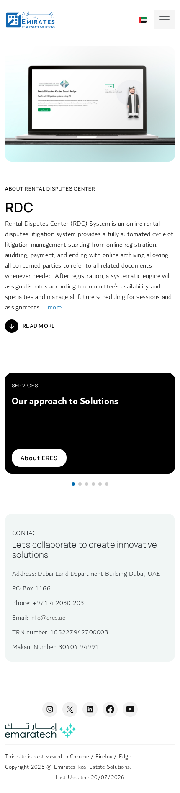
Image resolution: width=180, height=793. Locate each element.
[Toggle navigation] (164, 19)
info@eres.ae (47, 618)
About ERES (39, 458)
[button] (73, 484)
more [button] (55, 307)
